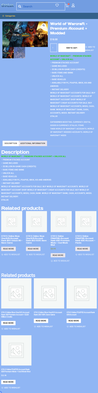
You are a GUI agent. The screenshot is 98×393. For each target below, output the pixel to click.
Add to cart (71, 47)
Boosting (67, 122)
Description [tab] (11, 143)
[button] (44, 25)
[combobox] (40, 6)
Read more (8, 249)
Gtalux (73, 125)
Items (81, 125)
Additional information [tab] (32, 143)
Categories (10, 16)
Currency (78, 122)
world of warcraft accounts (71, 128)
